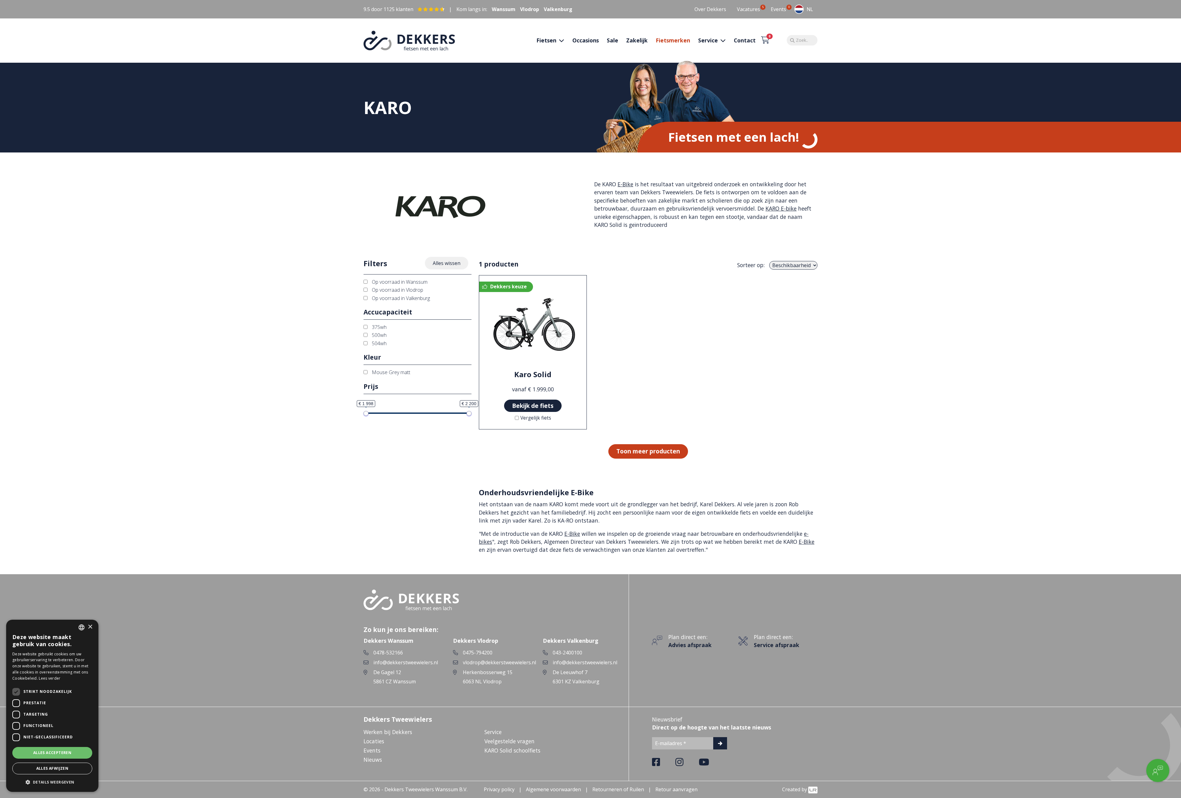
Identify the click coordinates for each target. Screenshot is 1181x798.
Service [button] (708, 40)
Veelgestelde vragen (509, 741)
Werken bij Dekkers (388, 732)
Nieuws (373, 759)
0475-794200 (477, 652)
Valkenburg (558, 9)
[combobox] (803, 9)
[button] (52, 782)
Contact (745, 40)
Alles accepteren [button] (52, 752)
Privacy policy (499, 789)
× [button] (90, 627)
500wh (379, 335)
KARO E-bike (781, 208)
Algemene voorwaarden (553, 789)
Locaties (374, 741)
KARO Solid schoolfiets (512, 750)
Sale (612, 40)
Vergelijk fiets (535, 418)
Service (493, 732)
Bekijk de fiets (533, 405)
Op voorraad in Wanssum (399, 282)
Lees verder (49, 678)
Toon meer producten (648, 451)
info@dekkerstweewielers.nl (405, 662)
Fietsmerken (673, 40)
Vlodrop (529, 9)
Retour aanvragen (676, 789)
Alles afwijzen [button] (52, 768)
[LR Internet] (812, 789)
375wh (379, 327)
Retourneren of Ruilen (618, 789)
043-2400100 (567, 652)
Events (778, 9)
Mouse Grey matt (390, 372)
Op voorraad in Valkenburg (400, 298)
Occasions (585, 40)
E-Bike (625, 184)
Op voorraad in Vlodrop (397, 289)
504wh (379, 343)
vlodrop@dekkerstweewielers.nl (499, 662)
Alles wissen (446, 263)
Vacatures (748, 9)
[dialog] (52, 706)
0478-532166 (388, 652)
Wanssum (503, 9)
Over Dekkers (710, 9)
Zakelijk (637, 40)
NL (810, 9)
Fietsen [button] (547, 40)
